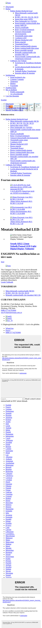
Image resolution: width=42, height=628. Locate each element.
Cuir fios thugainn (12, 96)
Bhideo (13, 84)
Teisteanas (14, 81)
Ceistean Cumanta (17, 79)
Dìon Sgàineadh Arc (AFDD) (26, 21)
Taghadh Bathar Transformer (25, 71)
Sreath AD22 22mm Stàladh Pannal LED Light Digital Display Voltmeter (23, 246)
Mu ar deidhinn (11, 90)
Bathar (8, 9)
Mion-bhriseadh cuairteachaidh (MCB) (24, 121)
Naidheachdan (11, 88)
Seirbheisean (10, 75)
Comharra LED (20, 38)
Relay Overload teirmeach (24, 30)
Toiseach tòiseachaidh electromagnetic (23, 33)
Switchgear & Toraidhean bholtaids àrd (24, 167)
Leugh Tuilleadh (7, 282)
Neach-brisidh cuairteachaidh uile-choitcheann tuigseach (27, 58)
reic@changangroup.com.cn (11, 312)
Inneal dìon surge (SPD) (24, 19)
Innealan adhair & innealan (25, 73)
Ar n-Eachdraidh (16, 94)
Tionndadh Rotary (21, 44)
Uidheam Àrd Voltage (18, 61)
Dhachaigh (10, 7)
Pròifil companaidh (17, 92)
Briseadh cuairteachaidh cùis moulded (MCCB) (25, 53)
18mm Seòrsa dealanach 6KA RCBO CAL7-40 (21, 223)
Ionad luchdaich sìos (17, 77)
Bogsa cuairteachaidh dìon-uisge (27, 48)
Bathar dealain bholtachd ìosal (21, 11)
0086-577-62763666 (8, 310)
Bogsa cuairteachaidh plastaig (26, 46)
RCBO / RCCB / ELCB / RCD (26, 17)
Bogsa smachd (20, 42)
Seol (2, 262)
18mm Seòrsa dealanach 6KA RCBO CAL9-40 (21, 202)
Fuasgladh (14, 86)
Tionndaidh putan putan (23, 36)
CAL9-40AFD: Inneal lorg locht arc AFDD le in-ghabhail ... (22, 192)
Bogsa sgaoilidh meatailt (24, 50)
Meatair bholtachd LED (23, 40)
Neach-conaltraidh (21, 27)
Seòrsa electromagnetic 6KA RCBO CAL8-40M (20, 212)
